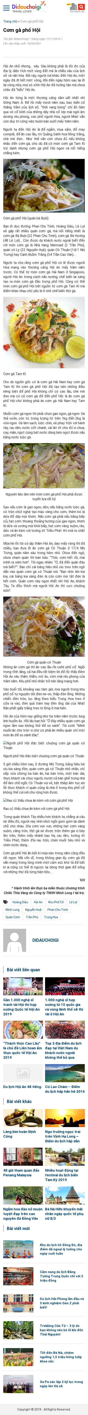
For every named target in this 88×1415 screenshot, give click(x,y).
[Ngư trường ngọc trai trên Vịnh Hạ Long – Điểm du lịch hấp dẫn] (65, 1118)
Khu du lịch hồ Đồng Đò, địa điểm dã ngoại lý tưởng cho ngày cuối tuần (61, 1249)
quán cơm (13, 917)
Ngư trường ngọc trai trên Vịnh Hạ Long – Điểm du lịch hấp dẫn (62, 1136)
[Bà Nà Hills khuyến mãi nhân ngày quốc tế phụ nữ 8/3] (65, 1195)
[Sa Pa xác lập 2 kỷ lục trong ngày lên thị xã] (18, 1384)
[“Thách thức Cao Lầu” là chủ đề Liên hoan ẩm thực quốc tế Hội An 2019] (23, 1030)
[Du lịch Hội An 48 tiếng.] (23, 1073)
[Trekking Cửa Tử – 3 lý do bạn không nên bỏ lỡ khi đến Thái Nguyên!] (18, 1330)
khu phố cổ (56, 902)
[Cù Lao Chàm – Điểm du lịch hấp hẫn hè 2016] (65, 1073)
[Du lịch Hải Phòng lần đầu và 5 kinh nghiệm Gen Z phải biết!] (18, 1303)
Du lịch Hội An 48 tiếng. (22, 1087)
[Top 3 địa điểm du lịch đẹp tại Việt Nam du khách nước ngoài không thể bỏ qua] (65, 1030)
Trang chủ (10, 21)
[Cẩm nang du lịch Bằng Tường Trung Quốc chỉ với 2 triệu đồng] (18, 1276)
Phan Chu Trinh (57, 909)
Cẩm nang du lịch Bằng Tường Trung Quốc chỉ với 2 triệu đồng (61, 1276)
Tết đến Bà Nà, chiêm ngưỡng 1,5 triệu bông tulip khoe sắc (61, 1357)
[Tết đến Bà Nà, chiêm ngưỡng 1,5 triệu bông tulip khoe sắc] (18, 1357)
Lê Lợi (73, 902)
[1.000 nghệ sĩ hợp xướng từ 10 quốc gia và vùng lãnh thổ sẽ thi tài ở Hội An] (65, 986)
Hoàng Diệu (20, 902)
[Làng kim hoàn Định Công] (23, 1118)
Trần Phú (32, 917)
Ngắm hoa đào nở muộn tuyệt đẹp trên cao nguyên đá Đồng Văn (23, 1214)
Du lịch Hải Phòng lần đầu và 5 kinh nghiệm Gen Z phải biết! (62, 1303)
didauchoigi (45, 940)
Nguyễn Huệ (33, 909)
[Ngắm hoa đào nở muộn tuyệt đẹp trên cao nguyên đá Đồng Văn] (23, 1195)
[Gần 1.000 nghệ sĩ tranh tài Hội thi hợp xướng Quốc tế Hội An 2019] (23, 986)
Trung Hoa (51, 917)
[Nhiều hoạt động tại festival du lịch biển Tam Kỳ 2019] (65, 1157)
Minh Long (12, 909)
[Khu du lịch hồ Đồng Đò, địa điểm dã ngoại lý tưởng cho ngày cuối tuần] (18, 1249)
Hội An (38, 902)
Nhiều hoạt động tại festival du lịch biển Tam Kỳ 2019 (61, 1175)
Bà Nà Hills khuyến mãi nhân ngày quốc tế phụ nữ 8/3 (64, 1214)
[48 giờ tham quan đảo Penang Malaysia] (23, 1157)
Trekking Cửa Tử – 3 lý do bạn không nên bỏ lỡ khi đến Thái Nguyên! (61, 1330)
